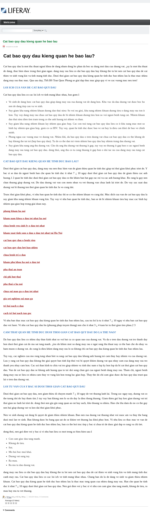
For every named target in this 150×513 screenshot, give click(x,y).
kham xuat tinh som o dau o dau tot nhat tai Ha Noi (32, 232)
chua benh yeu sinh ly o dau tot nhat (24, 225)
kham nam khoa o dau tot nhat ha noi (24, 218)
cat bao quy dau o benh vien (19, 240)
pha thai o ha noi (13, 284)
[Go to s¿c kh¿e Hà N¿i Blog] (15, 11)
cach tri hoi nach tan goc (17, 313)
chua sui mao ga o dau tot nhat (20, 291)
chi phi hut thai (12, 276)
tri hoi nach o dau (13, 305)
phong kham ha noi (14, 211)
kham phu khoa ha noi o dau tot (21, 262)
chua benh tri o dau (14, 254)
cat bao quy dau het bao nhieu (20, 247)
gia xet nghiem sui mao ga (18, 298)
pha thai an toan (12, 269)
